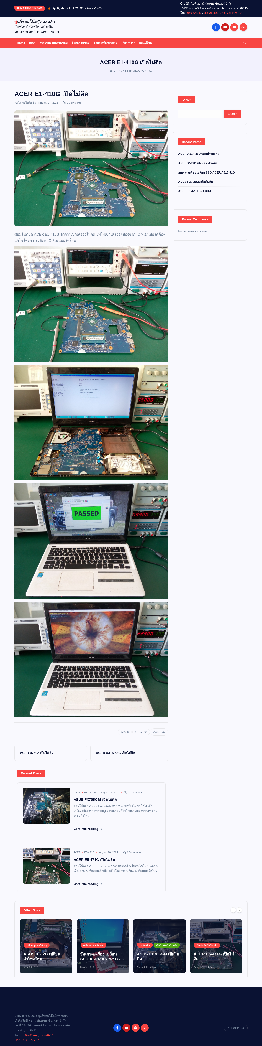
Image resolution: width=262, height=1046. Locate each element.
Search (187, 100)
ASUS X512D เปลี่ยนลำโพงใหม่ (198, 163)
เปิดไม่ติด (160, 732)
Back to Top (237, 1028)
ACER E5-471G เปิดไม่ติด (194, 191)
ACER (125, 732)
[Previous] (233, 910)
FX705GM (90, 792)
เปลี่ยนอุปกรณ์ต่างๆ (37, 945)
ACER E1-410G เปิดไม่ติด (136, 71)
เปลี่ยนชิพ (88, 945)
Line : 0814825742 (231, 12)
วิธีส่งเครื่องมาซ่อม (105, 42)
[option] (46, 946)
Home (21, 42)
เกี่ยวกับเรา (128, 42)
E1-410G (142, 732)
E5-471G (89, 852)
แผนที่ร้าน (145, 42)
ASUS (77, 792)
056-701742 (194, 12)
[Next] (239, 910)
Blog (32, 42)
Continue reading (86, 829)
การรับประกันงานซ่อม (53, 42)
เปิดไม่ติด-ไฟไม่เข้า (25, 102)
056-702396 (211, 12)
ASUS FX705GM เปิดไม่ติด (195, 181)
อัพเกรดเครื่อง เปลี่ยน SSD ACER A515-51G (206, 172)
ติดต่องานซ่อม (81, 42)
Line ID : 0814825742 (28, 1040)
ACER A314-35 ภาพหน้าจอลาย (198, 153)
